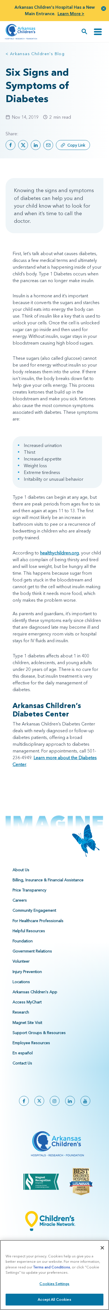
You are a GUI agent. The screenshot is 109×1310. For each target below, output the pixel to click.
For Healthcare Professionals (38, 920)
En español (23, 1052)
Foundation (23, 940)
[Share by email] (48, 145)
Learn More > (71, 13)
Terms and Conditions (51, 1267)
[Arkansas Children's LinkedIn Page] (70, 1101)
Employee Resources (31, 1042)
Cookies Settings (54, 1283)
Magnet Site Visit (27, 1022)
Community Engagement (34, 910)
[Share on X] (23, 145)
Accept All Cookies (54, 1299)
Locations (21, 981)
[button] (103, 8)
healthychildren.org (59, 553)
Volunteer (21, 961)
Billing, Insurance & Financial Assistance (48, 879)
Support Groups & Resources (39, 1032)
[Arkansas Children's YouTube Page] (85, 1101)
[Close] (102, 1248)
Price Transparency (29, 890)
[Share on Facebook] (10, 145)
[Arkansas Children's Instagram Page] (55, 1101)
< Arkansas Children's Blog (35, 53)
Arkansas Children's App (35, 991)
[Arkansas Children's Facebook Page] (24, 1101)
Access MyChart (27, 1002)
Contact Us (22, 1063)
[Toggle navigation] (98, 31)
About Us (21, 869)
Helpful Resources (29, 930)
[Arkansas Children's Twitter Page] (39, 1101)
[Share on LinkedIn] (36, 145)
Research (21, 1012)
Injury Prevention (27, 971)
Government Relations (32, 951)
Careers (20, 900)
